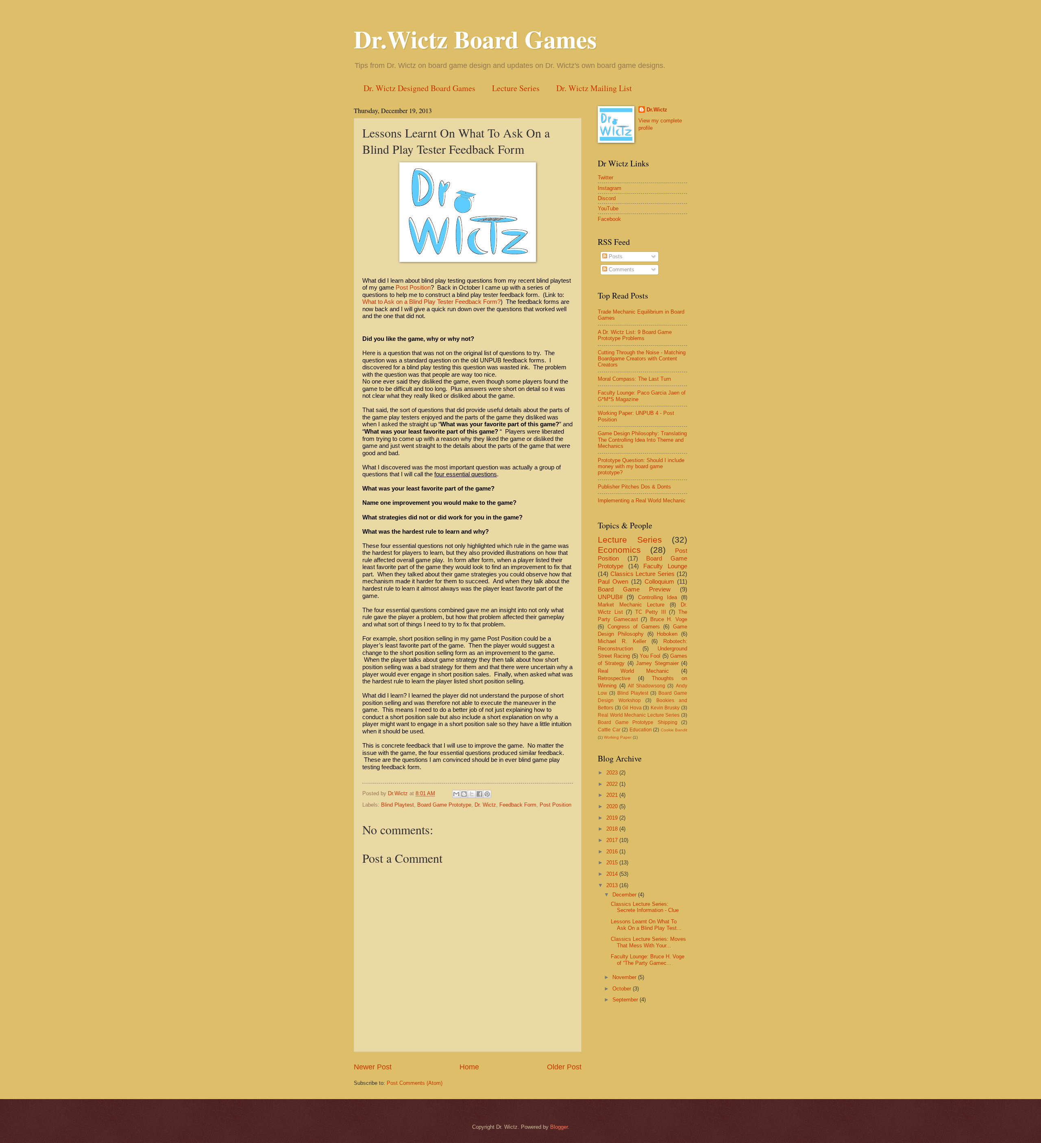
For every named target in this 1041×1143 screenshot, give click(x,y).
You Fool (650, 656)
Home (469, 1067)
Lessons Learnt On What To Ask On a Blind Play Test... (646, 924)
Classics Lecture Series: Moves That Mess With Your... (648, 942)
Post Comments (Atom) (414, 1083)
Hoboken (667, 634)
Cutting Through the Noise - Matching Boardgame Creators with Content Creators (642, 358)
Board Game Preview (634, 589)
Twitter (605, 178)
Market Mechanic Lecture (631, 605)
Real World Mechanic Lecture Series (638, 715)
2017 (612, 840)
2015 (612, 862)
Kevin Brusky (665, 707)
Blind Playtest (397, 805)
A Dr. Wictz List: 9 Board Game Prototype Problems (635, 335)
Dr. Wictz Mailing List (594, 88)
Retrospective (614, 678)
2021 (612, 795)
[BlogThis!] (464, 794)
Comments (620, 269)
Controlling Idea (657, 597)
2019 (612, 818)
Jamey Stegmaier (657, 663)
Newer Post (373, 1067)
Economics (619, 549)
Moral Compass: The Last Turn (634, 379)
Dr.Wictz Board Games (475, 39)
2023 (612, 773)
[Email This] (456, 794)
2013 (612, 885)
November (625, 977)
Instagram (609, 188)
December (625, 895)
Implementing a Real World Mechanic (642, 500)
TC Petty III (650, 612)
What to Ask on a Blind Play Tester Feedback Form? (431, 301)
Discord (607, 198)
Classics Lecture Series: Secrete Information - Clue (645, 907)
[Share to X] (472, 794)
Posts (615, 256)
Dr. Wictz (485, 805)
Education (640, 729)
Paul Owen (613, 581)
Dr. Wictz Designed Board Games (419, 88)
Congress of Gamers (634, 627)
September (626, 1000)
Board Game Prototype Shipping (637, 722)
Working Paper (618, 737)
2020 (612, 806)
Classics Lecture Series (642, 573)
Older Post (564, 1067)
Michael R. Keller (622, 641)
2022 (612, 784)
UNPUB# (610, 596)
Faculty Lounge (665, 566)
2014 (612, 874)
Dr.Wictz (657, 110)
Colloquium (659, 581)
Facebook (609, 219)
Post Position (413, 287)
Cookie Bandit (674, 730)
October (622, 989)
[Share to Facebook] (479, 794)
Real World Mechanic (633, 671)
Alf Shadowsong (646, 685)
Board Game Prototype (444, 805)
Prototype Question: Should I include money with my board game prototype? (641, 466)
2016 (612, 852)
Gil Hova (632, 707)
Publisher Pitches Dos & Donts (634, 487)
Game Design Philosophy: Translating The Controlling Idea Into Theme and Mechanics (642, 439)
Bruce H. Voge (668, 619)
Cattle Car (609, 729)
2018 (612, 829)
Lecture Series (516, 88)
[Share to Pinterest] (487, 794)
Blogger (559, 1127)
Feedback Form (517, 805)
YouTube (608, 208)
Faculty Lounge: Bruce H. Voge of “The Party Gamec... (647, 959)
